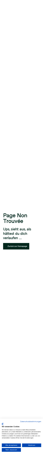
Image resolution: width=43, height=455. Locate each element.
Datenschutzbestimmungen (30, 421)
